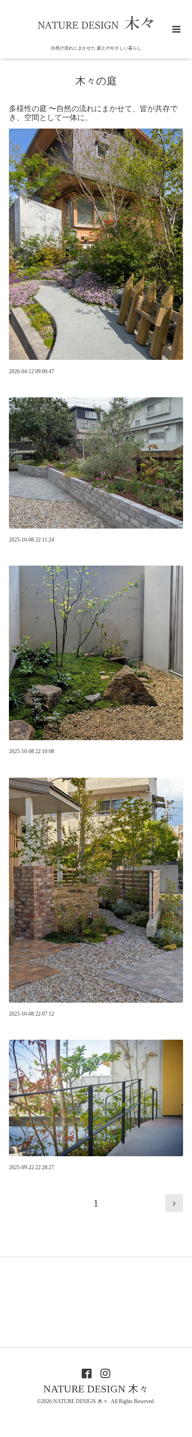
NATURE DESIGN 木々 (96, 1389)
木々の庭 (96, 81)
